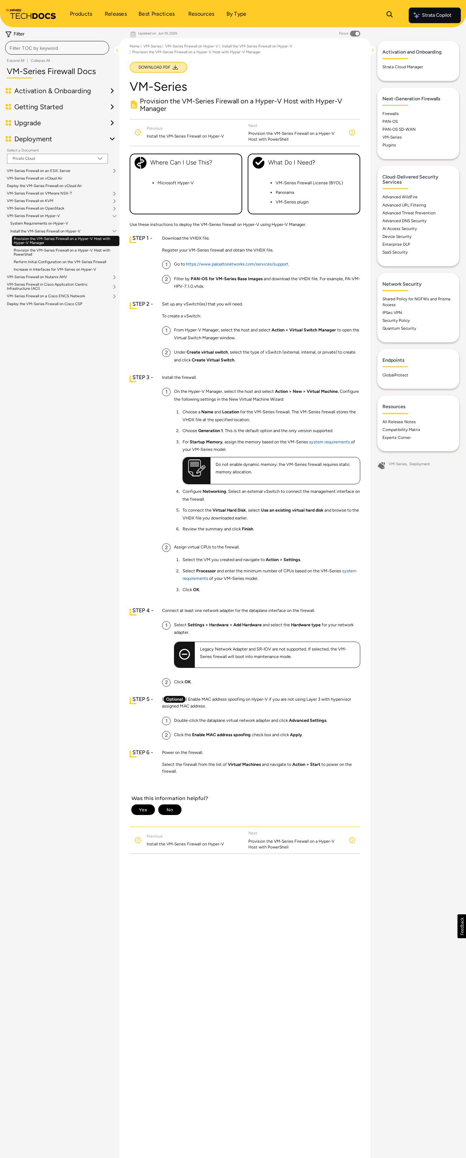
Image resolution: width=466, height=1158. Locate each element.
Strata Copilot (436, 15)
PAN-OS (390, 121)
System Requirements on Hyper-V (39, 223)
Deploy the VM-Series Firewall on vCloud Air (44, 186)
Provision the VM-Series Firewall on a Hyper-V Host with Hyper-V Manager (62, 241)
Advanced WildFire (400, 197)
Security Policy (396, 320)
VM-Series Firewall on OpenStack (35, 208)
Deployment (419, 464)
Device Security (396, 236)
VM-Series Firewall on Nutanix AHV (37, 277)
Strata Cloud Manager (402, 67)
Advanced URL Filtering (404, 205)
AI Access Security (399, 228)
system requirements (329, 441)
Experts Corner (396, 437)
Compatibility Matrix (401, 429)
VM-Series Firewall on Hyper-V (33, 216)
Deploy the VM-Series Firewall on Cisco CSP (44, 304)
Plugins (389, 145)
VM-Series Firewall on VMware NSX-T (39, 193)
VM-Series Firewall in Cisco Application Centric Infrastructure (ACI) (47, 287)
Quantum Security (399, 328)
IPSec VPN (392, 312)
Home (135, 46)
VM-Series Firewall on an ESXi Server (39, 171)
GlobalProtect (395, 375)
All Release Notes (399, 421)
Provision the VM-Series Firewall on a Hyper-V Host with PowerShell (62, 252)
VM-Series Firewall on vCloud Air (34, 178)
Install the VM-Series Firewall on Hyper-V (45, 231)
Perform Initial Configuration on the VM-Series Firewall (60, 262)
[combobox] (57, 48)
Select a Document (23, 150)
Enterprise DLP (396, 244)
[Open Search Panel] (389, 15)
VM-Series (152, 46)
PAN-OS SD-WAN (399, 129)
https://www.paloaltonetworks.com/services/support (237, 264)
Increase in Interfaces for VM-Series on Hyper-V (55, 269)
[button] (461, 926)
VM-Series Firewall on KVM (30, 201)
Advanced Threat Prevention (409, 213)
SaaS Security (395, 252)
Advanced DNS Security (404, 220)
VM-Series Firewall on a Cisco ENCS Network (46, 296)
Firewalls (390, 113)
